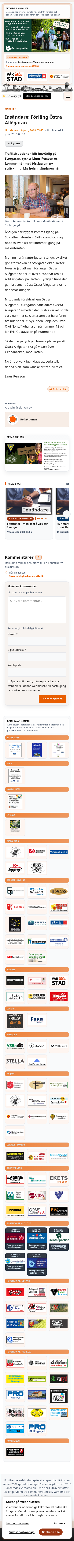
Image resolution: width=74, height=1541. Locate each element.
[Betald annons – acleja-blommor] (15, 996)
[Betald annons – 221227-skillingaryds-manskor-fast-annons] (37, 1363)
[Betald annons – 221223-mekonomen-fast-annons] (15, 1156)
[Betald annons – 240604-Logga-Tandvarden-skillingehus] (37, 907)
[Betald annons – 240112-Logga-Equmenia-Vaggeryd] (37, 1117)
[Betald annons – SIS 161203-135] (59, 1292)
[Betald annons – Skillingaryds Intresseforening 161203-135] (15, 1363)
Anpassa (59, 1523)
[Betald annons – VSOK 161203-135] (59, 1308)
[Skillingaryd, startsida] (37, 96)
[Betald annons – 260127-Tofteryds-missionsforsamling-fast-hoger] (37, 1101)
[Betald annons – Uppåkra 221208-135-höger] (59, 1179)
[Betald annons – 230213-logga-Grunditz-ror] (59, 941)
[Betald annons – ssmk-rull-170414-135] (37, 1292)
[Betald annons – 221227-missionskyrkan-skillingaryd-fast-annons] (59, 1085)
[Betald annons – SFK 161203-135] (15, 1339)
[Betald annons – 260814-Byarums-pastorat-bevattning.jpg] (15, 827)
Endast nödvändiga (22, 1532)
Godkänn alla (51, 1532)
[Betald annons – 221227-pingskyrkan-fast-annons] (37, 1085)
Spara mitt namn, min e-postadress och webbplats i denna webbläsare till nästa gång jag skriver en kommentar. (37, 685)
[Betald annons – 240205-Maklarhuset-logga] (59, 1046)
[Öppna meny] (67, 96)
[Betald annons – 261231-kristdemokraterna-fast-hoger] (37, 1238)
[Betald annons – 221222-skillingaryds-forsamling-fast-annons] (59, 77)
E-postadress (17, 649)
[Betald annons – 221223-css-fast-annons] (15, 941)
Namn (13, 634)
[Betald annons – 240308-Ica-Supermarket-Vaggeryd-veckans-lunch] (15, 868)
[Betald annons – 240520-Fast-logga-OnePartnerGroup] (37, 1062)
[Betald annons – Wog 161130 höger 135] (59, 1195)
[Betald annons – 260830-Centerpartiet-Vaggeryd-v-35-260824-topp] (37, 35)
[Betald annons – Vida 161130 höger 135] (37, 1195)
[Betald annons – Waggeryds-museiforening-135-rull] (37, 1395)
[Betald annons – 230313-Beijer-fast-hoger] (37, 996)
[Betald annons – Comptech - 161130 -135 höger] (37, 1211)
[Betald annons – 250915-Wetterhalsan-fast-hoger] (37, 891)
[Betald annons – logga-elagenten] (59, 996)
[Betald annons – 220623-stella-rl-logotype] (15, 1062)
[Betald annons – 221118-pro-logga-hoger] (15, 1395)
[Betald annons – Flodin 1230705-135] (37, 1046)
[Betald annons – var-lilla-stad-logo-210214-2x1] (14, 77)
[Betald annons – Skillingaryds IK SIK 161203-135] (15, 1292)
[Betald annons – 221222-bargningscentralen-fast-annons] (37, 1156)
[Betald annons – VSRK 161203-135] (37, 1308)
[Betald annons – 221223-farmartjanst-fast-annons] (37, 941)
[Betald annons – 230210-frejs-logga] (37, 1020)
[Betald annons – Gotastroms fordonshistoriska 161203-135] (37, 1413)
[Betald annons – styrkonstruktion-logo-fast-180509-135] (37, 1179)
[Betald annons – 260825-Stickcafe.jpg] (59, 750)
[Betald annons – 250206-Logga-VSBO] (15, 1046)
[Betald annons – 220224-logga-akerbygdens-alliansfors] (59, 1117)
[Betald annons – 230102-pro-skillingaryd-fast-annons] (37, 1428)
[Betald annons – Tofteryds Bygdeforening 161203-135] (59, 1363)
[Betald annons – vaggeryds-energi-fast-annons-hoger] (15, 1452)
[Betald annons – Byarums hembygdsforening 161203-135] (15, 1413)
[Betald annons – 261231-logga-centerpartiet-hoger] (59, 1238)
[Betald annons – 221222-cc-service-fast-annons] (59, 1156)
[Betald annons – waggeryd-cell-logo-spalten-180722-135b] (15, 1195)
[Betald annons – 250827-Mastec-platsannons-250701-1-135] (15, 775)
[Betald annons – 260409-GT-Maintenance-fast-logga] (15, 891)
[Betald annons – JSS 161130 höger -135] (15, 1179)
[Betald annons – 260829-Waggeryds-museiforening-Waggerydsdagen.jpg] (37, 750)
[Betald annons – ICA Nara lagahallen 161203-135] (37, 852)
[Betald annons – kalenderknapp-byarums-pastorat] (59, 1101)
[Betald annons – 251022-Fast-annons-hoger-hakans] (59, 891)
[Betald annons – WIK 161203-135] (15, 1308)
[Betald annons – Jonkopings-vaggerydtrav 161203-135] (59, 1324)
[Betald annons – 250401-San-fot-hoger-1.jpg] (59, 907)
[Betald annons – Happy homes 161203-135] (15, 981)
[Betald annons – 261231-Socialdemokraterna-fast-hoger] (15, 1238)
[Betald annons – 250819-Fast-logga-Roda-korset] (37, 981)
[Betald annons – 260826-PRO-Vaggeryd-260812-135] (15, 750)
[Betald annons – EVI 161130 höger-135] (59, 1211)
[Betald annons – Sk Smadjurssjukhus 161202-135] (37, 957)
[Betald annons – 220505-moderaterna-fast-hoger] (37, 1263)
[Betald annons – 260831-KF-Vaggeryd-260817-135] (15, 801)
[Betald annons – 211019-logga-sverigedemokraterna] (15, 1261)
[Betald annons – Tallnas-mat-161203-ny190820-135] (15, 852)
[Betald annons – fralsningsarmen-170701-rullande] (15, 1085)
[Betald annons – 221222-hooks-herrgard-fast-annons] (37, 868)
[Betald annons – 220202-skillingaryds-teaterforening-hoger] (59, 1396)
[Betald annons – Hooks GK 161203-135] (37, 1324)
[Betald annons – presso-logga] (15, 1211)
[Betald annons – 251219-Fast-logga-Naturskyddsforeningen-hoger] (37, 1379)
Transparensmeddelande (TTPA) (22, 66)
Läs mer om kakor (17, 1523)
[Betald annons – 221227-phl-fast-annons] (15, 957)
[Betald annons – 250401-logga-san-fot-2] (15, 924)
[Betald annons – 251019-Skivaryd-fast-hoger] (59, 1379)
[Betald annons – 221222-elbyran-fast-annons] (37, 77)
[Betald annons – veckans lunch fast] (59, 852)
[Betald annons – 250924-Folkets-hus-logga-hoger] (15, 1021)
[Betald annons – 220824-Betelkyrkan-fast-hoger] (15, 1132)
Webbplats (14, 665)
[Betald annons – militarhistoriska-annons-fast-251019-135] (15, 1379)
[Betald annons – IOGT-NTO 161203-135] (15, 1428)
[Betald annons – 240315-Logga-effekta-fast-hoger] (37, 923)
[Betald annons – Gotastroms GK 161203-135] (15, 1324)
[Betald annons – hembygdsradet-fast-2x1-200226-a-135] (59, 1413)
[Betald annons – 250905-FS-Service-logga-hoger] (15, 907)
